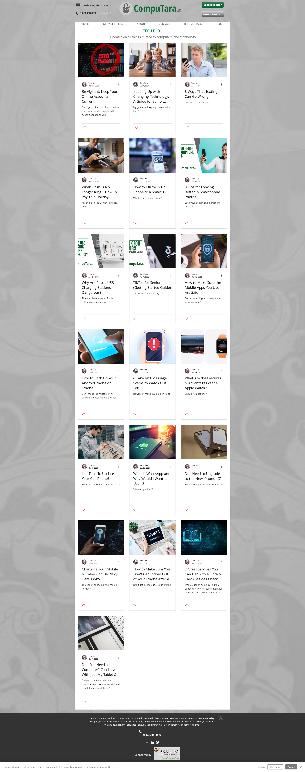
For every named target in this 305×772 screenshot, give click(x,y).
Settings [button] (261, 767)
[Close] (301, 766)
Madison (169, 718)
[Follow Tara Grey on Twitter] (158, 742)
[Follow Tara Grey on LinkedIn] (152, 742)
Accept (291, 767)
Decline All (275, 767)
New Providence (195, 718)
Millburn (112, 718)
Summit (102, 718)
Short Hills (123, 718)
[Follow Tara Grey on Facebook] (147, 742)
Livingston (180, 718)
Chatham (159, 718)
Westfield (148, 718)
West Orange (135, 721)
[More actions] (120, 84)
